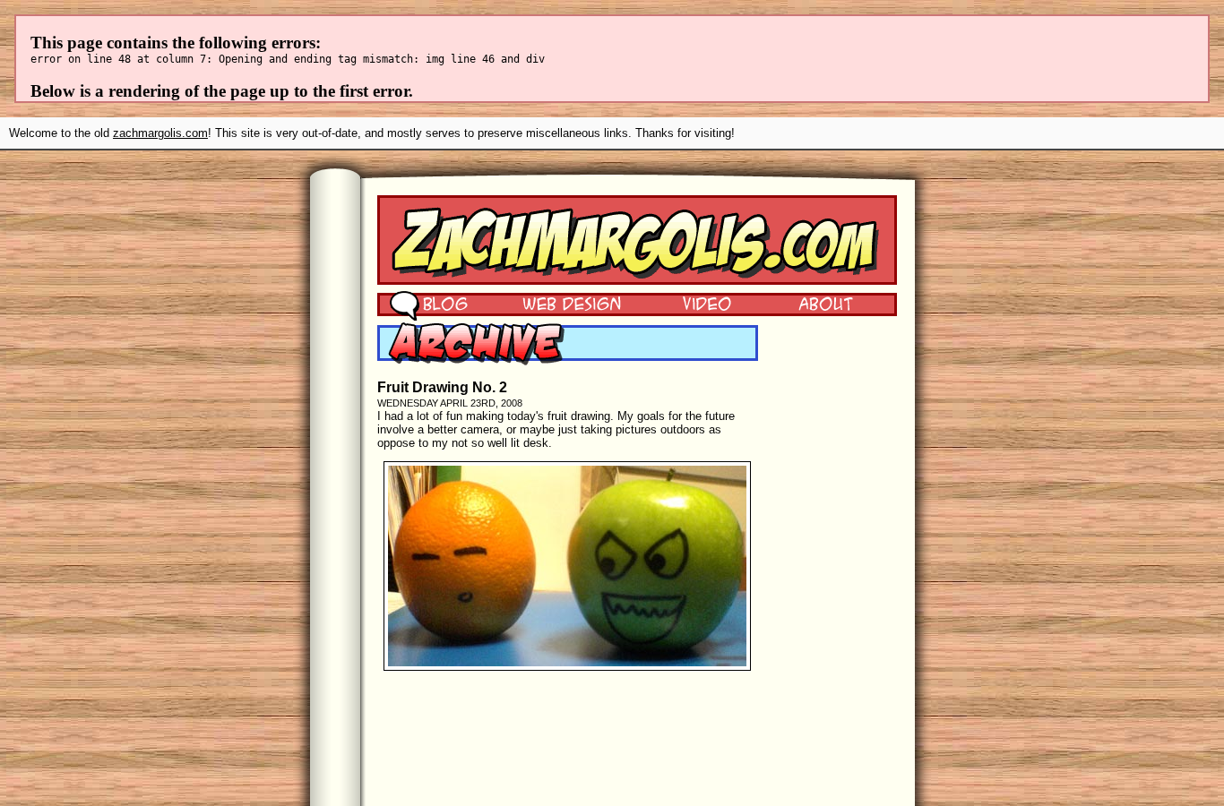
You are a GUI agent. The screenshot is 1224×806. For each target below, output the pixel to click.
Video (695, 303)
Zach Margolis (637, 240)
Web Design (558, 303)
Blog (428, 303)
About (825, 303)
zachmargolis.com (160, 133)
